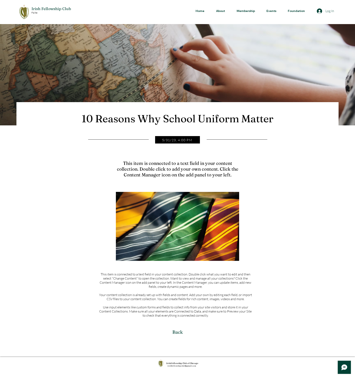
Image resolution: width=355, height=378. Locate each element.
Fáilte (34, 12)
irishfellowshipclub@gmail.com (181, 366)
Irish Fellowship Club (51, 8)
